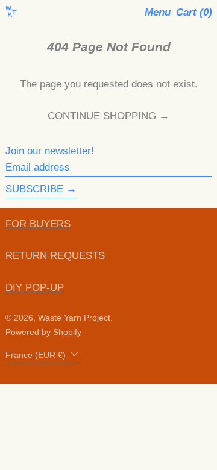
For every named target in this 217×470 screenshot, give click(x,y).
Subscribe (34, 189)
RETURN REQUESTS (55, 256)
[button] (194, 13)
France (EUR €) (36, 355)
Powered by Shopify (43, 332)
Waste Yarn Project (74, 317)
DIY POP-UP (34, 287)
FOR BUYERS (38, 224)
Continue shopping (102, 116)
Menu (158, 12)
